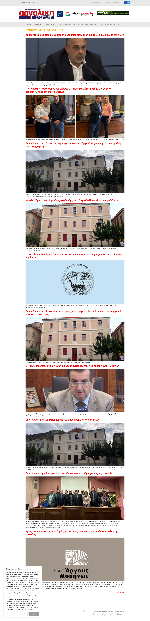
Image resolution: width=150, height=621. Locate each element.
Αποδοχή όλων (34, 614)
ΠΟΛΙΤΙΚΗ (36, 24)
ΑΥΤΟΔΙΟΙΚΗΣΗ (47, 24)
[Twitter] (128, 2)
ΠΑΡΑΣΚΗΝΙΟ (109, 24)
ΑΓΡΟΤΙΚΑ (80, 24)
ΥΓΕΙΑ (101, 24)
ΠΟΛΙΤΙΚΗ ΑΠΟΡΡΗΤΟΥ (97, 2)
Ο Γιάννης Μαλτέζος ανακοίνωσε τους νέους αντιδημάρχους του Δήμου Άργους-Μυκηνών (72, 365)
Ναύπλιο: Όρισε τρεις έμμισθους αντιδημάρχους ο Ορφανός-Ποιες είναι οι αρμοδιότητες (72, 200)
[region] (22, 592)
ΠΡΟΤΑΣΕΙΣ (120, 24)
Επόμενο (120, 592)
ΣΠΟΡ (87, 24)
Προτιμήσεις (10, 614)
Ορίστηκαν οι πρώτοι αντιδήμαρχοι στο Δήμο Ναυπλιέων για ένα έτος (62, 419)
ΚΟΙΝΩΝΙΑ (59, 24)
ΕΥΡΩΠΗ (93, 24)
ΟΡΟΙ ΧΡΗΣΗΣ (108, 2)
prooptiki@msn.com (28, 3)
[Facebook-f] (125, 2)
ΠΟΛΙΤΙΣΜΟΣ (69, 24)
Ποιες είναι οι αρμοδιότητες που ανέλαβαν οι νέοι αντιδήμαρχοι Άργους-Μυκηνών (69, 473)
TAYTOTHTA (116, 2)
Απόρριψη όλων (21, 614)
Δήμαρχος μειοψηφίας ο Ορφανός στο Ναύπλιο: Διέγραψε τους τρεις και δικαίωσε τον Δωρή (75, 34)
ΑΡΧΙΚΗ (28, 24)
